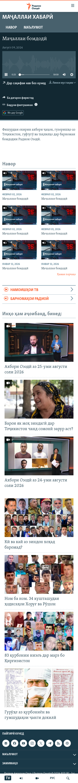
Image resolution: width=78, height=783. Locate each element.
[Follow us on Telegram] (49, 743)
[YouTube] (37, 778)
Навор (11, 28)
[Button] (18, 98)
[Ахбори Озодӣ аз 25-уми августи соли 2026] (39, 342)
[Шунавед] (21, 778)
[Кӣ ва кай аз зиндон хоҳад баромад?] (39, 517)
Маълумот (33, 28)
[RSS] (58, 743)
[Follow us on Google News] (5, 743)
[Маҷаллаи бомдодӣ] (19, 180)
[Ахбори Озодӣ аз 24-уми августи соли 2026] (39, 456)
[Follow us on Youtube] (23, 743)
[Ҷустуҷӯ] (68, 778)
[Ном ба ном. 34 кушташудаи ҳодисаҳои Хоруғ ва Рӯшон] (39, 574)
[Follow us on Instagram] (32, 743)
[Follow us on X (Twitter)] (40, 743)
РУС (52, 778)
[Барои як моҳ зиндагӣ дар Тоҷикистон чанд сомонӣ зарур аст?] (39, 399)
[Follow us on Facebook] (14, 743)
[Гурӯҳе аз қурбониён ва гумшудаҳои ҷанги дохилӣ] (39, 688)
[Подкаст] (67, 743)
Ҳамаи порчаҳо (66, 274)
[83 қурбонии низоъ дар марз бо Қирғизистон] (39, 631)
